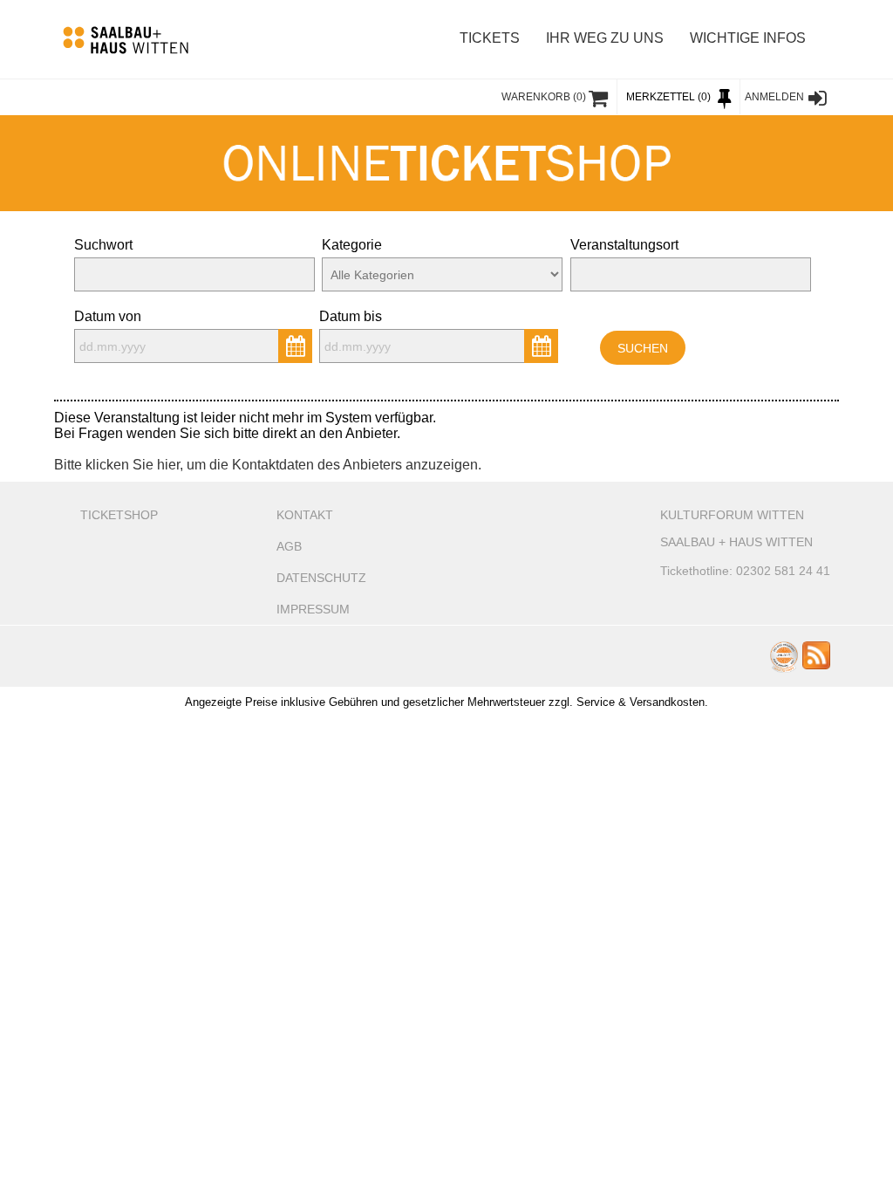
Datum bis (350, 316)
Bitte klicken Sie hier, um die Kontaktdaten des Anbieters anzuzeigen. (267, 464)
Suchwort (103, 244)
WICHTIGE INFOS (748, 38)
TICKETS (490, 38)
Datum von (107, 316)
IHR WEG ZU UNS (605, 38)
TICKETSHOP (119, 515)
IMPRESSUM (313, 609)
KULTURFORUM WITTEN (732, 515)
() (543, 97)
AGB (289, 546)
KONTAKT (304, 515)
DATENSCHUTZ (321, 578)
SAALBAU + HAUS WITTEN (736, 542)
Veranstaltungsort (624, 244)
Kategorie (352, 244)
